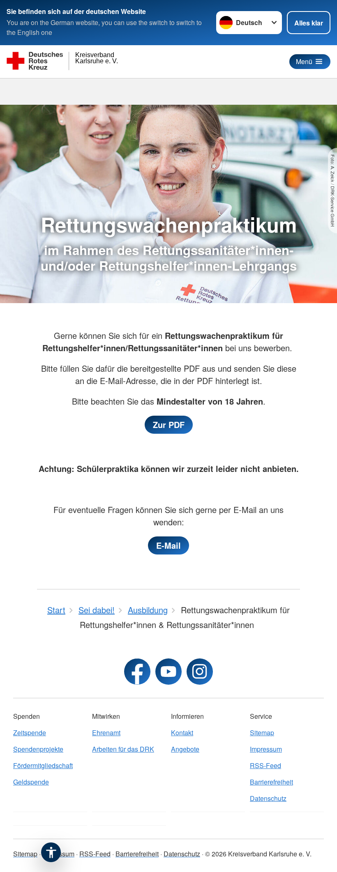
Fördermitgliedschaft (43, 765)
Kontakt (182, 732)
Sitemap (262, 732)
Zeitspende (29, 732)
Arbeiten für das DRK (123, 749)
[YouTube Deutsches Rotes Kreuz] (168, 671)
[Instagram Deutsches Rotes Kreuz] (200, 671)
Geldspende (31, 782)
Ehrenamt (106, 732)
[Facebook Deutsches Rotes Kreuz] (137, 671)
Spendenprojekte (38, 749)
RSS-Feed (265, 765)
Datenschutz (268, 798)
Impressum (266, 749)
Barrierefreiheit (271, 782)
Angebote (185, 749)
